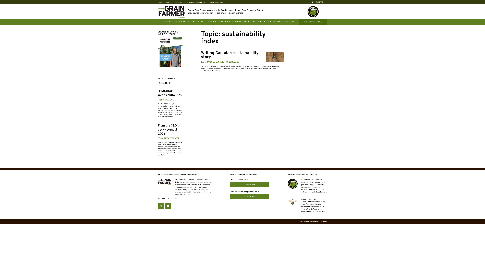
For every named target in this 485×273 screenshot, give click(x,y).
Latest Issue (165, 22)
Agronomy (211, 22)
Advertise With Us (216, 2)
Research (290, 22)
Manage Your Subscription (195, 2)
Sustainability (275, 22)
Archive (178, 2)
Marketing (198, 22)
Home (160, 2)
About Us (168, 2)
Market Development (254, 22)
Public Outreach (182, 22)
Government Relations (230, 22)
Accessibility (173, 199)
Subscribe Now (250, 184)
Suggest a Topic (249, 196)
